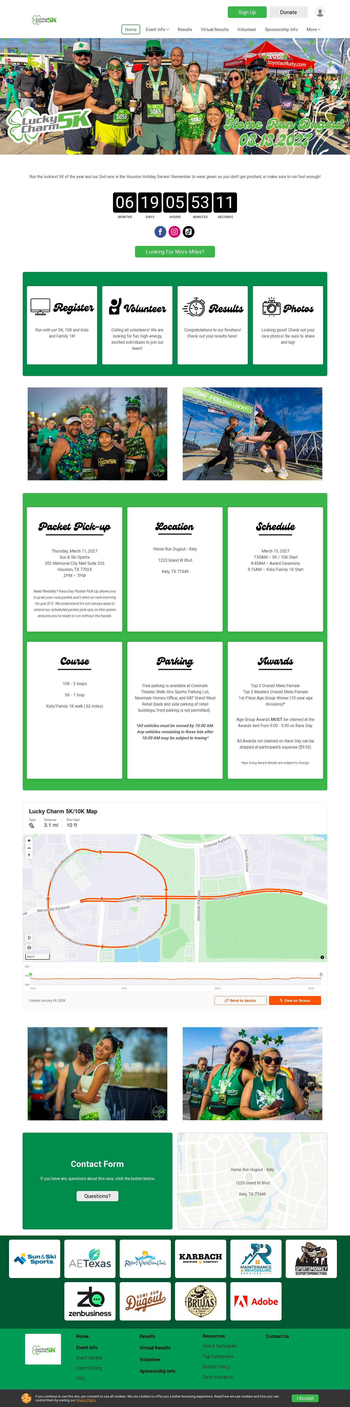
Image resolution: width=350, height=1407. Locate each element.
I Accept (305, 1398)
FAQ (80, 1378)
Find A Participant (220, 1346)
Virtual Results (215, 29)
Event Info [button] (155, 29)
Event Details (89, 1357)
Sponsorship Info (281, 29)
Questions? (97, 1196)
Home (131, 29)
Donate (288, 12)
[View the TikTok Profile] (188, 232)
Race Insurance (218, 1377)
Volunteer (247, 29)
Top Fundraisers (218, 1356)
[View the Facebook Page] (160, 232)
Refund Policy (216, 1366)
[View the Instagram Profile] (174, 232)
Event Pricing (89, 1368)
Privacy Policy (86, 1400)
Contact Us (277, 1336)
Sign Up (247, 12)
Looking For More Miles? (175, 252)
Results (185, 29)
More (312, 29)
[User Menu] (320, 12)
